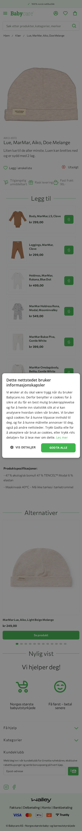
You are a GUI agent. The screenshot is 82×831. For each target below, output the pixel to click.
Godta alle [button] (58, 448)
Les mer (62, 437)
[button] (23, 447)
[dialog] (41, 415)
